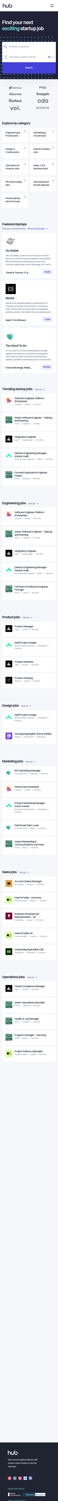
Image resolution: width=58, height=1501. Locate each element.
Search (29, 68)
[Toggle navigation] (52, 5)
